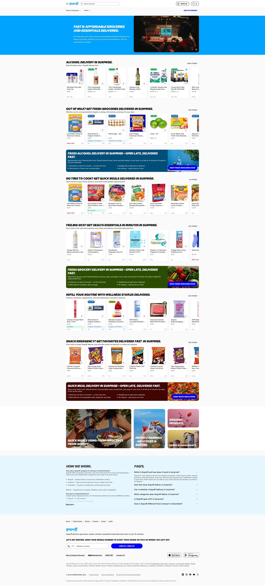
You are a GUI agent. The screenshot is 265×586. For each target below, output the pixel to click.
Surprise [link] (95, 521)
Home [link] (68, 521)
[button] (195, 4)
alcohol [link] (103, 521)
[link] (73, 3)
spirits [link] (111, 521)
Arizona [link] (87, 521)
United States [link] (77, 521)
